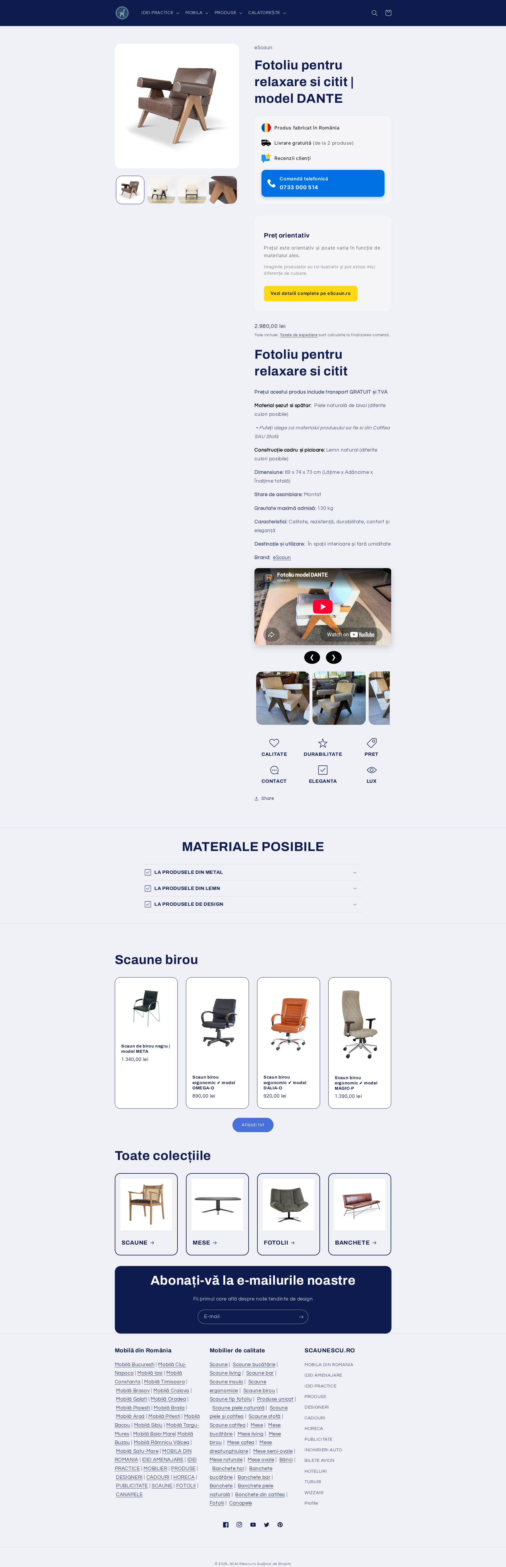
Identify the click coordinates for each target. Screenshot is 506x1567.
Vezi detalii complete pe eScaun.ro (311, 293)
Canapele (240, 1503)
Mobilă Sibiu (148, 1425)
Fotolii (217, 1503)
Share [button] (267, 798)
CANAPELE (129, 1494)
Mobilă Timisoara (164, 1382)
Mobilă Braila (169, 1408)
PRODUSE (183, 1468)
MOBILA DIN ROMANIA (329, 1365)
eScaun (282, 558)
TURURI (313, 1482)
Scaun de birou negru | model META (145, 1049)
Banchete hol (228, 1468)
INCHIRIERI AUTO (323, 1450)
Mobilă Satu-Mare (137, 1451)
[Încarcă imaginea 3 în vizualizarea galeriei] (192, 190)
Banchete (221, 1486)
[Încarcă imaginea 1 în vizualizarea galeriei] (130, 190)
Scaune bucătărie (254, 1364)
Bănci (286, 1459)
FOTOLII (276, 1243)
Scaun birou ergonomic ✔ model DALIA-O (285, 1082)
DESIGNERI (129, 1477)
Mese (257, 1425)
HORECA (184, 1477)
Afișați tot (253, 1124)
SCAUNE (135, 1243)
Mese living (251, 1434)
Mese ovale (261, 1459)
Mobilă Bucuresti (135, 1364)
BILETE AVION (320, 1460)
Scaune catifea (228, 1425)
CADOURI (158, 1477)
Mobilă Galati (131, 1399)
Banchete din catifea (260, 1494)
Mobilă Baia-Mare (154, 1434)
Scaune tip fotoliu (231, 1399)
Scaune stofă (265, 1416)
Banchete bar (254, 1477)
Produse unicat (275, 1399)
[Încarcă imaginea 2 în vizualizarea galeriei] (161, 190)
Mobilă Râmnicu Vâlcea (161, 1442)
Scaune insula (226, 1382)
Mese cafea (240, 1442)
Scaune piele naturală (238, 1408)
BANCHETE (352, 1243)
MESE (202, 1243)
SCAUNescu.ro (243, 1564)
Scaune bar (260, 1373)
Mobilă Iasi (150, 1373)
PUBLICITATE (132, 1486)
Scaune (219, 1364)
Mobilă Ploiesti (133, 1408)
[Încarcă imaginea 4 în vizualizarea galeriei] (223, 190)
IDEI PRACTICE (320, 1386)
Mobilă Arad (130, 1416)
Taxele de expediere (299, 335)
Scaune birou (259, 1390)
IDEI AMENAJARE (163, 1459)
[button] (160, 12)
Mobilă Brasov (133, 1390)
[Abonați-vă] (301, 1317)
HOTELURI (316, 1471)
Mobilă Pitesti (164, 1416)
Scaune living (225, 1373)
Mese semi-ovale (273, 1451)
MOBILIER (155, 1468)
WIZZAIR (314, 1493)
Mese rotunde (226, 1459)
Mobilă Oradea (168, 1399)
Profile (311, 1503)
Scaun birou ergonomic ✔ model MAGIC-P (356, 1083)
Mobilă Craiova (171, 1390)
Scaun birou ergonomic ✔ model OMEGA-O (213, 1082)
